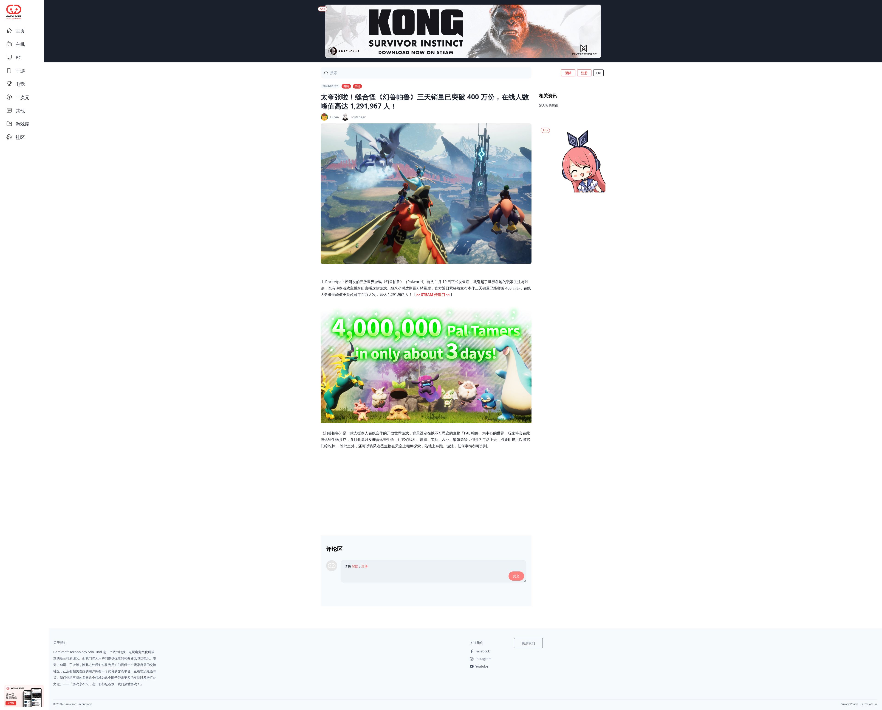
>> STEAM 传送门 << (433, 294)
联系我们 (528, 643)
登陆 (568, 73)
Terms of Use (868, 704)
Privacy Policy (849, 704)
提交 (516, 576)
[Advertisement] (426, 490)
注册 (584, 73)
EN (598, 73)
